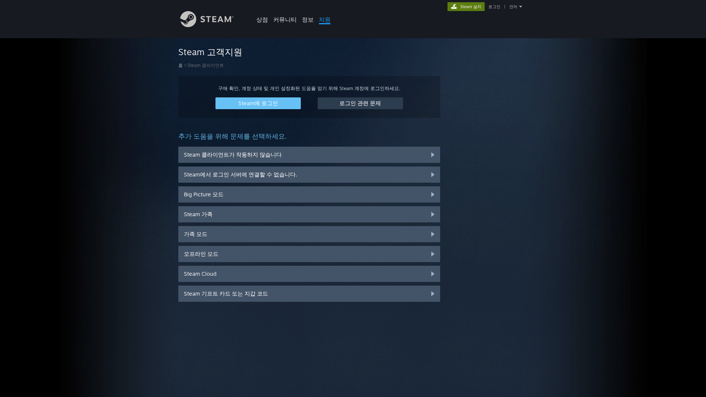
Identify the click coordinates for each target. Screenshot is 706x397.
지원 (325, 19)
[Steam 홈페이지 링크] (206, 25)
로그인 (494, 6)
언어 (513, 6)
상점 (262, 19)
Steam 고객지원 (210, 51)
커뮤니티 (285, 19)
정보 (308, 19)
